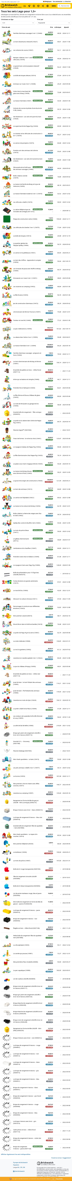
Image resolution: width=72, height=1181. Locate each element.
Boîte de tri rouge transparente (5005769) (26, 869)
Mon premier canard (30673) (22, 616)
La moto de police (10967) (21, 860)
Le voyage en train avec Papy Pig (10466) (26, 565)
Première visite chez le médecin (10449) (26, 557)
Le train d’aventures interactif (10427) (25, 42)
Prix (51, 27)
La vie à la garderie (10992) (22, 649)
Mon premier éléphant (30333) (23, 844)
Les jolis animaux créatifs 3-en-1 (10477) (26, 768)
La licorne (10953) (19, 776)
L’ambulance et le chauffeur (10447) (24, 548)
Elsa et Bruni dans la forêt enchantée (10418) (27, 624)
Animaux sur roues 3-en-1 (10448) (24, 84)
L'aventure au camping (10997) (23, 793)
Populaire (16, 1165)
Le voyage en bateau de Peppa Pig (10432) (27, 447)
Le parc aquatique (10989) (21, 970)
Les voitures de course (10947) (23, 50)
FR (21, 1167)
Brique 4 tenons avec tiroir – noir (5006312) (27, 1038)
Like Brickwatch (20, 1171)
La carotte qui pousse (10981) (23, 953)
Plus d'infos (59, 1179)
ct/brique (57, 27)
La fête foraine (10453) (20, 295)
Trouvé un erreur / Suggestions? (61, 1158)
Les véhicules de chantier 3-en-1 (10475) (26, 227)
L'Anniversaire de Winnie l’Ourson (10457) (26, 312)
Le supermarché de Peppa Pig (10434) (25, 126)
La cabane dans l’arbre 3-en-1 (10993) (25, 337)
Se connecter (57, 1)
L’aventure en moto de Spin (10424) (24, 700)
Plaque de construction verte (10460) (25, 219)
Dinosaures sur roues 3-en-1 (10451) (25, 278)
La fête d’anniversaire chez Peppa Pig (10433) (28, 455)
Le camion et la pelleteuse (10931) (24, 253)
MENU (54, 6)
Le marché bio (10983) (20, 590)
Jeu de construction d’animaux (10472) (25, 303)
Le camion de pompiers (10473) (23, 143)
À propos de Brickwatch (20, 1162)
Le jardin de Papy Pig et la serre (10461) (26, 633)
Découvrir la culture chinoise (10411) (25, 599)
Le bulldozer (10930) (20, 852)
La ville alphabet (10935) (21, 945)
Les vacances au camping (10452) (24, 286)
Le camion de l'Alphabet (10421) (23, 497)
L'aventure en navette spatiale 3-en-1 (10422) (27, 658)
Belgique (48, 1)
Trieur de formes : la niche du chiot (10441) (27, 438)
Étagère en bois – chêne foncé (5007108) (26, 928)
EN (24, 1167)
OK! (53, 1179)
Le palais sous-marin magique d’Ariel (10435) (28, 464)
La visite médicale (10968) (21, 641)
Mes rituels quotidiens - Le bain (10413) (26, 759)
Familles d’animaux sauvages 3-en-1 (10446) (27, 33)
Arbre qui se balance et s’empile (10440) (26, 379)
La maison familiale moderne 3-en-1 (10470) (27, 194)
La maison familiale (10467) (22, 101)
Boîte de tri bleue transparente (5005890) (26, 886)
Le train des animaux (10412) (22, 489)
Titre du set (6, 27)
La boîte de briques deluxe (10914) (24, 75)
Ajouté (66, 27)
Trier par (40, 19)
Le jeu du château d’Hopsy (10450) (24, 666)
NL (18, 1167)
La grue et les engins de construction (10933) (27, 481)
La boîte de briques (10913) (22, 236)
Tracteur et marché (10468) (22, 320)
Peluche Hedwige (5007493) (22, 751)
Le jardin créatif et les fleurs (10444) (25, 709)
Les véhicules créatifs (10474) (22, 202)
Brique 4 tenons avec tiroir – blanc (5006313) (28, 810)
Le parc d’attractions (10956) (22, 329)
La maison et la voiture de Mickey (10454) (26, 506)
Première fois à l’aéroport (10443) (24, 388)
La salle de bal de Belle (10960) (23, 725)
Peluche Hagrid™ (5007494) (22, 430)
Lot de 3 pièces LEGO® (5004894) (24, 979)
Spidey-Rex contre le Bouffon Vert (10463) (26, 523)
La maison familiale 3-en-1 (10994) (24, 346)
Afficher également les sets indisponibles (15, 1154)
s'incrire (68, 1)
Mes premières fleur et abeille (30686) (25, 962)
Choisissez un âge (7, 19)
